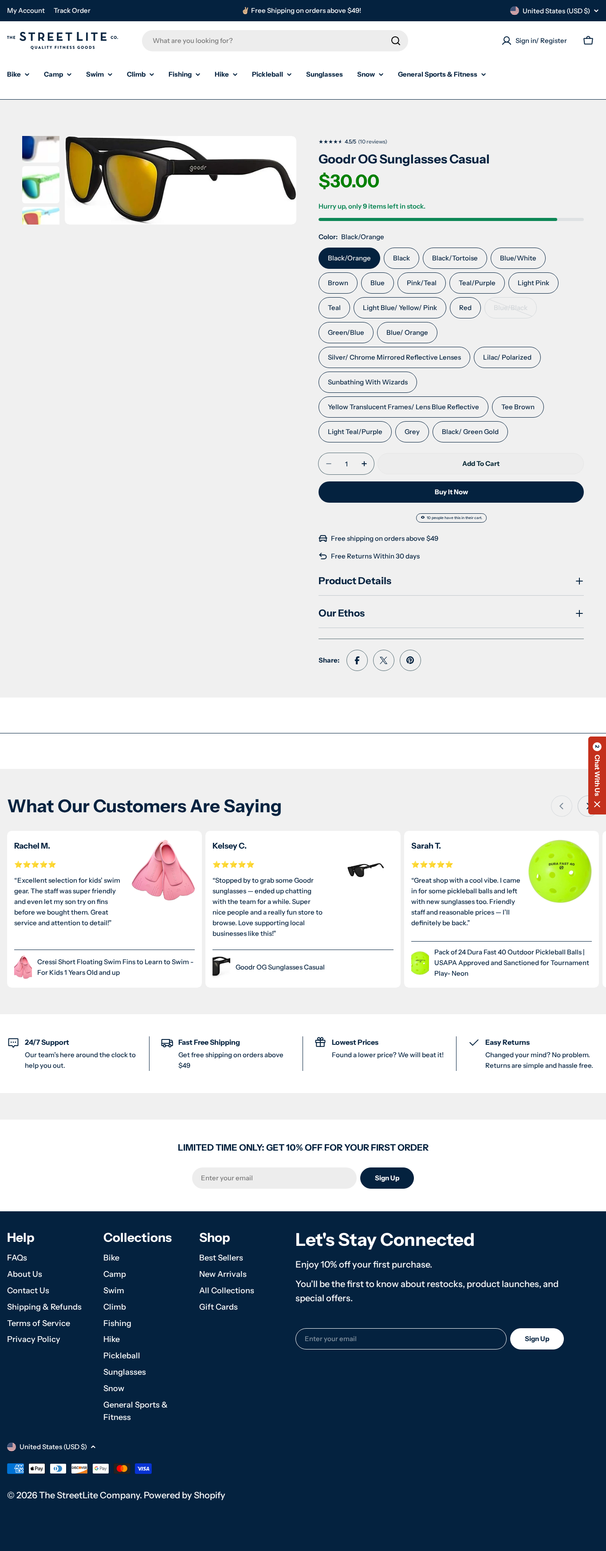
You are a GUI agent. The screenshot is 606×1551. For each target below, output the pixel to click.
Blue (377, 283)
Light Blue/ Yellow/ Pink (400, 307)
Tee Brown (518, 407)
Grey (412, 431)
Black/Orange (349, 258)
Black (401, 258)
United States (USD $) (556, 11)
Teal (334, 307)
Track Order (72, 10)
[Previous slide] (561, 806)
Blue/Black (515, 310)
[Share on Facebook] (357, 660)
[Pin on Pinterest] (410, 660)
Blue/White (518, 258)
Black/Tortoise (455, 258)
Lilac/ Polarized (507, 357)
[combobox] (275, 40)
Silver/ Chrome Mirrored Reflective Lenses (394, 357)
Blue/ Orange (407, 332)
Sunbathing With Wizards (368, 382)
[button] (597, 775)
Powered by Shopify (184, 1495)
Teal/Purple (477, 283)
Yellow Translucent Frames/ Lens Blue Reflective (403, 407)
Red (465, 307)
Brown (338, 283)
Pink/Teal (422, 283)
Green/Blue (346, 332)
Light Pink (533, 283)
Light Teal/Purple (355, 431)
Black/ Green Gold (470, 431)
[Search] (395, 40)
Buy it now (451, 492)
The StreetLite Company (89, 1495)
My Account (26, 10)
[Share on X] (383, 660)
